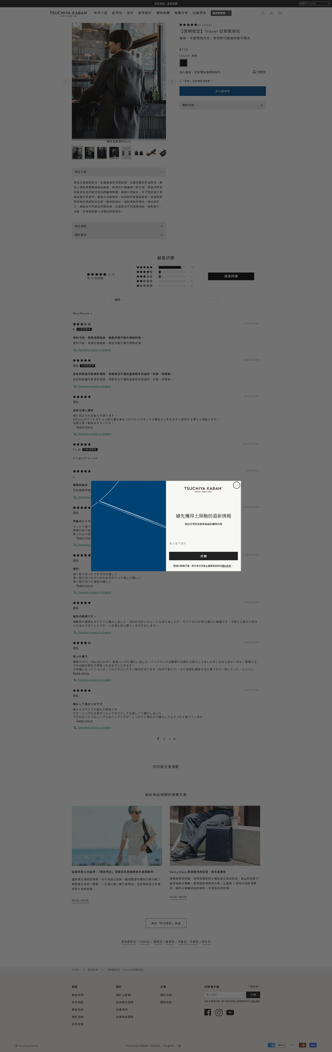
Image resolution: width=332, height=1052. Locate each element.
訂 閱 (204, 556)
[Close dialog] (236, 485)
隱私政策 (226, 565)
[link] (203, 489)
